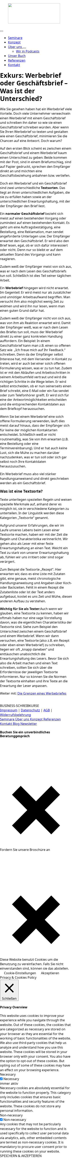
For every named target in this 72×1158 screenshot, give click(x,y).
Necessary (11, 1079)
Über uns (15, 47)
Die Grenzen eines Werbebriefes (41, 693)
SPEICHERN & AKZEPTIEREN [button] (21, 1156)
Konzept (14, 42)
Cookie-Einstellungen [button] (20, 973)
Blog (16, 723)
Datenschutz (30, 710)
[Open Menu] (1, 31)
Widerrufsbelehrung (15, 715)
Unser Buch (17, 56)
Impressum (8, 710)
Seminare (15, 38)
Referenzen (16, 60)
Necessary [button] (8, 1074)
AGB (46, 710)
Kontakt (6, 723)
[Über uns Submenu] (24, 48)
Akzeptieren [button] (50, 973)
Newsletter (28, 723)
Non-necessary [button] (11, 1115)
